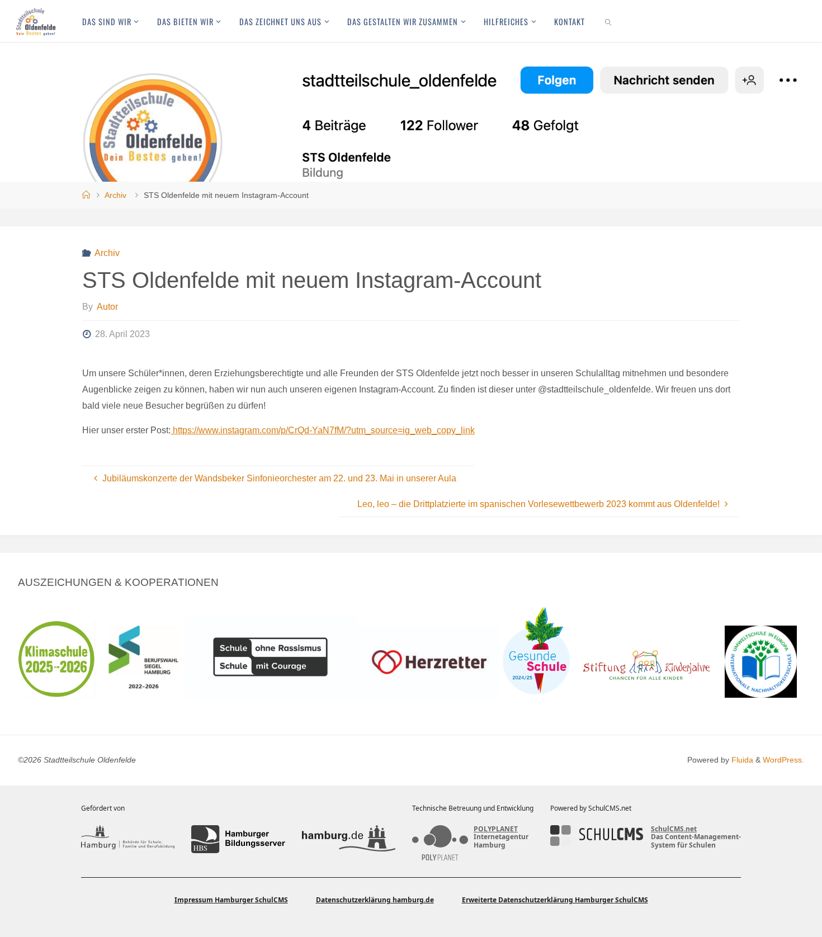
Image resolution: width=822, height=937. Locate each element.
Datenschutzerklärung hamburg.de (375, 900)
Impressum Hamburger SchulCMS (231, 900)
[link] (609, 21)
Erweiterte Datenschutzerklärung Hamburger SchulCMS (555, 900)
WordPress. (783, 759)
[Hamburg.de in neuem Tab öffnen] (348, 839)
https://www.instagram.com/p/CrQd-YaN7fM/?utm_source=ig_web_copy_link (323, 430)
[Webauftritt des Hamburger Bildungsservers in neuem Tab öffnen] (238, 839)
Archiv (115, 195)
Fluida (741, 759)
